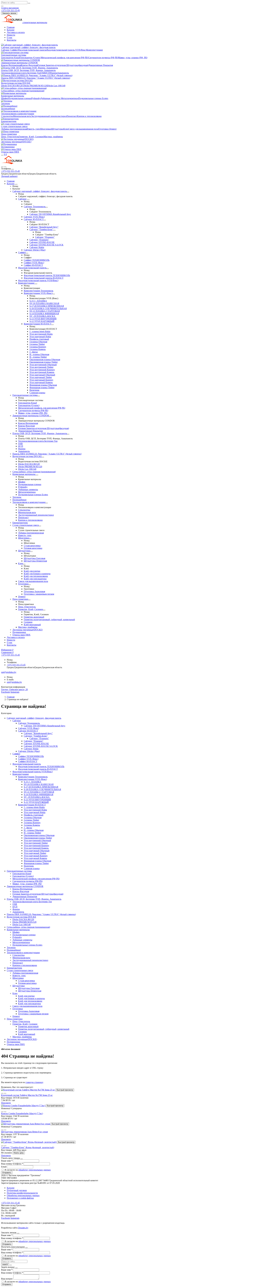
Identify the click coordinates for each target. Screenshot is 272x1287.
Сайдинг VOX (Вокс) (34, 217)
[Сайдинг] (28, 199)
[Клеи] (24, 564)
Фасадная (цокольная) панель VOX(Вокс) (66, 50)
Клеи (65, 129)
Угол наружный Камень (41, 382)
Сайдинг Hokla (36, 247)
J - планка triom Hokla (39, 331)
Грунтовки (103, 129)
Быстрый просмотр (65, 1090)
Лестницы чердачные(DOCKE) (16, 141)
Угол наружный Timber (40, 377)
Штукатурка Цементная (35, 561)
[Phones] (2, 166)
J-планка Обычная (38, 341)
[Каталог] (16, 184)
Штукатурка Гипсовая (34, 558)
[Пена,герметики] (29, 599)
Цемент (113, 129)
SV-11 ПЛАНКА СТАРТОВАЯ (44, 311)
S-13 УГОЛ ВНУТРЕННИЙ (43, 319)
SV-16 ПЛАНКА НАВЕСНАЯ (44, 303)
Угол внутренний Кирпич (42, 369)
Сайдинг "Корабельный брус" (44, 227)
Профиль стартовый (39, 339)
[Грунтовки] (29, 584)
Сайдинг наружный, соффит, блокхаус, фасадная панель (28, 47)
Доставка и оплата (16, 32)
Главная (10, 27)
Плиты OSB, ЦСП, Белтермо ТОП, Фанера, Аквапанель (28, 70)
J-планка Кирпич (37, 347)
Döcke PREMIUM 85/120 (35, 85)
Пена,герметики (9, 134)
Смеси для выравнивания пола (83, 129)
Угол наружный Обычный (42, 375)
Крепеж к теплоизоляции (89, 116)
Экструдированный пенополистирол (49, 116)
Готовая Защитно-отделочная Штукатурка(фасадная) (63, 65)
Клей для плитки (32, 571)
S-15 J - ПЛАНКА (38, 301)
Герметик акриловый (34, 617)
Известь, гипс (33, 129)
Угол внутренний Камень (41, 372)
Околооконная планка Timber (43, 362)
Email (4, 1166)
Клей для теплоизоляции (36, 576)
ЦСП (47, 73)
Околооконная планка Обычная (44, 359)
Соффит (14, 50)
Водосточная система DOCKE (15, 83)
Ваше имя (6, 1161)
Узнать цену (18, 1153)
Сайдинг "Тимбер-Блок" (41, 229)
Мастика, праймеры (53, 136)
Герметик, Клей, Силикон (31, 136)
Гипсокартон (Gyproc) (30, 57)
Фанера (53, 73)
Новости (11, 35)
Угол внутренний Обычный (43, 364)
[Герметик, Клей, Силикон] (44, 610)
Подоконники (8, 147)
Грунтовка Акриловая (34, 591)
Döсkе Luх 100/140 (56, 85)
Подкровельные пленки (19, 98)
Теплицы (5, 103)
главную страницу (34, 1082)
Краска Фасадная (29, 65)
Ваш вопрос (7, 1279)
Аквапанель (63, 73)
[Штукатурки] (31, 551)
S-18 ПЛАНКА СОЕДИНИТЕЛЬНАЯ (48, 308)
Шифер (4, 98)
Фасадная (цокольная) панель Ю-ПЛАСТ (43, 278)
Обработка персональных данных (23, 1195)
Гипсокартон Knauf (10, 57)
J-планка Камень (37, 349)
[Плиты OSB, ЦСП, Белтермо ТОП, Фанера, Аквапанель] (68, 434)
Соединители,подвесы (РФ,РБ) (103, 57)
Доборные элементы (51, 98)
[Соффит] (27, 253)
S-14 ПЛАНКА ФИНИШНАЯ (44, 313)
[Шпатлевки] (30, 538)
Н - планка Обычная (39, 354)
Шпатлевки (45, 129)
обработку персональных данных (34, 1170)
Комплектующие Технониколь (38, 290)
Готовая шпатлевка (33, 548)
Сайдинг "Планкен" (45, 237)
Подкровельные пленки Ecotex (93, 98)
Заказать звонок (9, 13)
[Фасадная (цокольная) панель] (47, 268)
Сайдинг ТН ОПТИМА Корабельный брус (50, 214)
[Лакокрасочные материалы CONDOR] (50, 416)
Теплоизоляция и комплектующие (17, 113)
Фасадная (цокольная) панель (32, 50)
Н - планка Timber (38, 357)
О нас (9, 37)
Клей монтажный (32, 624)
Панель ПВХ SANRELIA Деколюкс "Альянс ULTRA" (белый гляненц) (35, 78)
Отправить (6, 1173)
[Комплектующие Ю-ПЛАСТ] (52, 324)
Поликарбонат (8, 108)
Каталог (11, 30)
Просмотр (6, 1103)
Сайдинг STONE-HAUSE (42, 242)
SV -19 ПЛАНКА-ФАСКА (42, 316)
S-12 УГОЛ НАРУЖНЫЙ (41, 321)
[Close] (12, 169)
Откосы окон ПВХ (10, 152)
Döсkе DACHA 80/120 (12, 85)
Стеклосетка (7, 116)
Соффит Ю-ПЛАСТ (33, 265)
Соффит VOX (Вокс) (34, 262)
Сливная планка (37, 392)
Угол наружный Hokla (40, 336)
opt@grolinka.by (14, 682)
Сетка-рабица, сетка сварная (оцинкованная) (22, 91)
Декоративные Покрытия (100, 65)
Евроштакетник (8, 121)
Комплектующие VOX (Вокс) (38, 293)
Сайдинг (5, 50)
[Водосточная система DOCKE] (43, 457)
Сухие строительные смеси (14, 126)
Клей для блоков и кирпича (37, 573)
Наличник (34, 390)
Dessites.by (23, 1228)
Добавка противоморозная (14, 129)
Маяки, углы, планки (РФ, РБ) (132, 57)
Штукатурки (57, 129)
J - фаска (33, 352)
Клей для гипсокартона (35, 579)
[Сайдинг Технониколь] (46, 207)
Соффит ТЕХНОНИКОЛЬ (36, 260)
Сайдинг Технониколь (34, 206)
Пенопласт (72, 116)
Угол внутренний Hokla (41, 334)
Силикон (28, 622)
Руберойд (36, 98)
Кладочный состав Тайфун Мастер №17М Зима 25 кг (27, 1095)
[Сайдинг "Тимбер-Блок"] (54, 230)
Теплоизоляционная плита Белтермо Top (21, 73)
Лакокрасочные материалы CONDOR (19, 62)
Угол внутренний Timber (41, 367)
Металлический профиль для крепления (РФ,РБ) (64, 57)
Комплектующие (95, 50)
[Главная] (11, 163)
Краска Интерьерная (11, 65)
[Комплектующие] (36, 283)
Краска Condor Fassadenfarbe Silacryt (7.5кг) (22, 1113)
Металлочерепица (69, 98)
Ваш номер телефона (12, 1164)
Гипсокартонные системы (13, 55)
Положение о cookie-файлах (20, 1198)
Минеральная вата (22, 116)
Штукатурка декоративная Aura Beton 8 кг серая (24, 1132)
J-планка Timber (37, 344)
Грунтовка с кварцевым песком (39, 594)
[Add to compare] (5, 1093)
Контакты (11, 40)
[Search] (5, 166)
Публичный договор (17, 1190)
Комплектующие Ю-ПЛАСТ (37, 324)
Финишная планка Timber (41, 387)
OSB (43, 73)
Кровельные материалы (12, 96)
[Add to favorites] (2, 1093)
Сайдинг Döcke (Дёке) (34, 250)
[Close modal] (21, 1158)
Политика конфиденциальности (22, 1193)
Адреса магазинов (10, 8)
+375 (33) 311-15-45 (10, 171)
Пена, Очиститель (10, 136)
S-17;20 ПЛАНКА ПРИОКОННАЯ (46, 306)
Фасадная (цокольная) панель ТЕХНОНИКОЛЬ (47, 275)
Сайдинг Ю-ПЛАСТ (34, 219)
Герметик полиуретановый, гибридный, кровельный (49, 619)
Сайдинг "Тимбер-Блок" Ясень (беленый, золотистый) (27, 1147)
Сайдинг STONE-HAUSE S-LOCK (46, 245)
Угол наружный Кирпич (41, 380)
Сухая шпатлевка (32, 545)
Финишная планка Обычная (43, 385)
